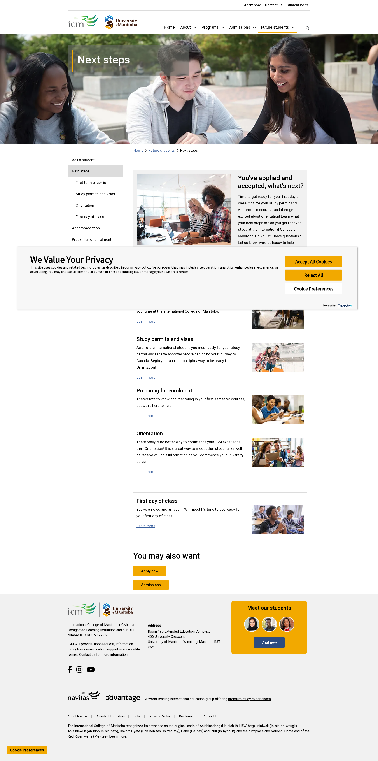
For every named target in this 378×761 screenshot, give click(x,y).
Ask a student (83, 160)
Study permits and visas (95, 194)
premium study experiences (249, 699)
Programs (210, 27)
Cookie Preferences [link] (27, 750)
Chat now (269, 642)
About (185, 27)
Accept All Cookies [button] (313, 261)
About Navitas (78, 716)
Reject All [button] (313, 275)
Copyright (209, 716)
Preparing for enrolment (91, 239)
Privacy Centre (160, 716)
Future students (275, 27)
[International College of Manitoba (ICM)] (103, 22)
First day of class (90, 216)
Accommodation (86, 228)
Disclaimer (186, 716)
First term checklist (91, 182)
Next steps (80, 171)
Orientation (85, 205)
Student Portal (298, 5)
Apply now (252, 5)
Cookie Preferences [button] (313, 289)
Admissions (239, 27)
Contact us (274, 5)
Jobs (137, 716)
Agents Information (111, 716)
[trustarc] (344, 305)
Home (169, 27)
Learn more (145, 321)
